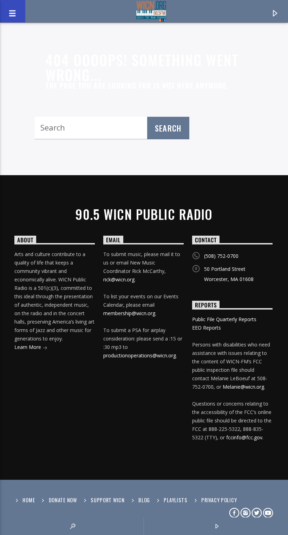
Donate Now (63, 500)
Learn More (28, 347)
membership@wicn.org (129, 313)
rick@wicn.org (119, 279)
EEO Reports (206, 327)
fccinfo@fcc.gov (244, 437)
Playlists (175, 500)
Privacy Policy (219, 500)
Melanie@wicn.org (243, 386)
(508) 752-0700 (221, 256)
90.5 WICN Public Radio (144, 214)
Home (28, 500)
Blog (144, 500)
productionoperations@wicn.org (139, 355)
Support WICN (108, 500)
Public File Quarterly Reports (224, 319)
